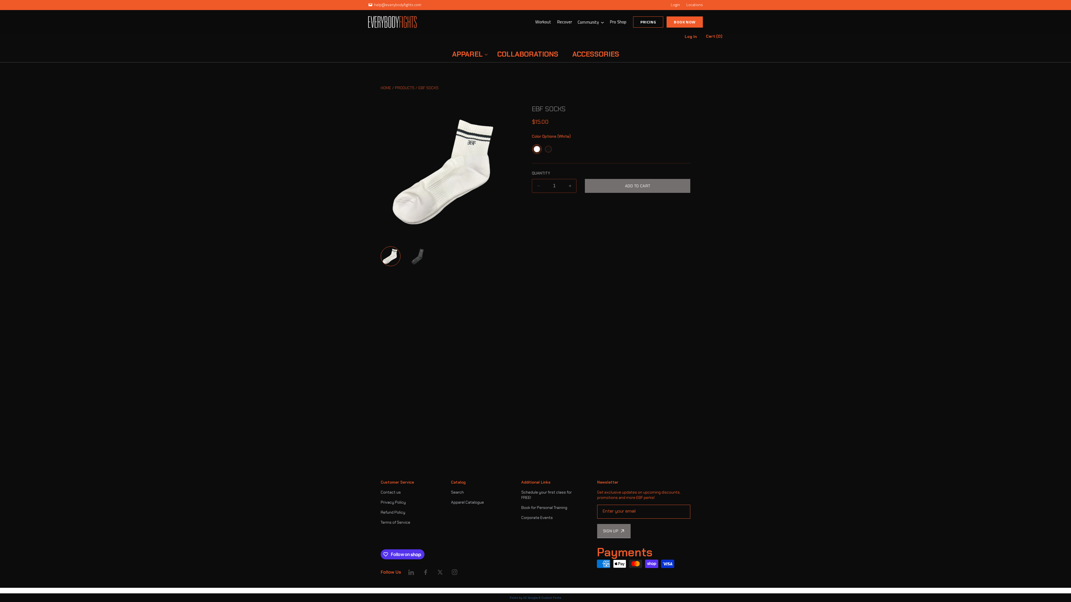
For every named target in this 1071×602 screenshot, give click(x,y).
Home (386, 87)
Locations (694, 5)
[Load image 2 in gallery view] (419, 256)
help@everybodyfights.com (397, 5)
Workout (543, 21)
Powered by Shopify (398, 590)
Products (404, 87)
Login (675, 5)
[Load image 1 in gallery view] (391, 256)
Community (588, 22)
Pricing (648, 22)
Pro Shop (618, 21)
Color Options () (551, 136)
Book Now (685, 22)
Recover (564, 21)
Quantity (541, 173)
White (537, 149)
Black (548, 149)
